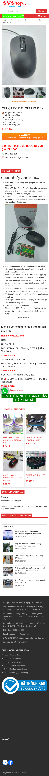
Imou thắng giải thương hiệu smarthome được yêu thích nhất (28, 532)
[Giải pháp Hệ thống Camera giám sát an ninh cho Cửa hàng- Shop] (8, 571)
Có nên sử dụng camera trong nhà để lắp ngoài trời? (30, 581)
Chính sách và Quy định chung (16, 673)
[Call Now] (5, 391)
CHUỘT (10, 20)
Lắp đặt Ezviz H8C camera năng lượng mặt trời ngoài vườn (28, 545)
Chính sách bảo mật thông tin (15, 669)
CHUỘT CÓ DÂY (21, 20)
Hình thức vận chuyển (12, 658)
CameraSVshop (16, 390)
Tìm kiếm (41, 11)
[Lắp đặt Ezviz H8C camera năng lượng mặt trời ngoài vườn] (8, 547)
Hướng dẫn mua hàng (12, 655)
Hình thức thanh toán (12, 662)
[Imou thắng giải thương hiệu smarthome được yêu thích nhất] (8, 535)
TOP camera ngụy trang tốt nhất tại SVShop (29, 557)
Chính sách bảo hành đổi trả (15, 665)
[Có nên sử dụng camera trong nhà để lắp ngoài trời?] (8, 583)
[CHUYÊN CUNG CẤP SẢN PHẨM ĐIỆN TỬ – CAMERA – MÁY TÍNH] (15, 4)
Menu (43, 16)
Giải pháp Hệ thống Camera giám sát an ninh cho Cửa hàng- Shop (30, 569)
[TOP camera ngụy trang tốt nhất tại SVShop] (8, 559)
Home (4, 20)
